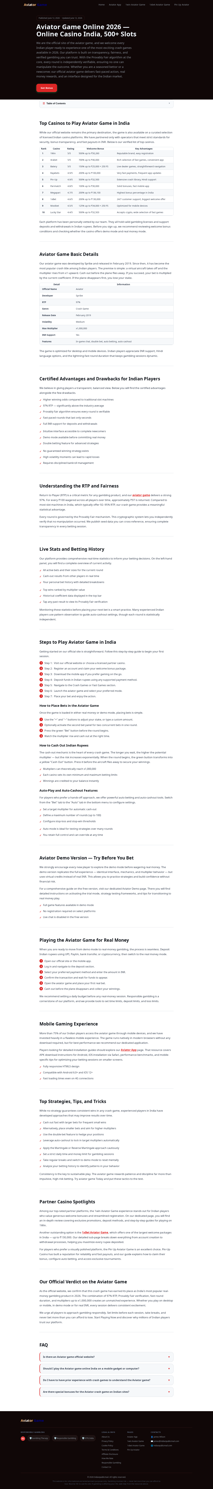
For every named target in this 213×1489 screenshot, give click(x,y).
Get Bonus (47, 87)
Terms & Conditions (110, 1449)
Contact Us (106, 1467)
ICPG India (88, 1438)
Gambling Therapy (38, 1438)
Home (102, 4)
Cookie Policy (107, 1445)
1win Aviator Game (135, 4)
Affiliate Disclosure (110, 1454)
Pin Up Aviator (181, 4)
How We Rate (107, 1458)
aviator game (141, 495)
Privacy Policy (107, 1441)
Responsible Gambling (65, 1438)
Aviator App (115, 4)
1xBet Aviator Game (95, 1232)
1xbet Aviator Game (160, 4)
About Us (106, 1436)
